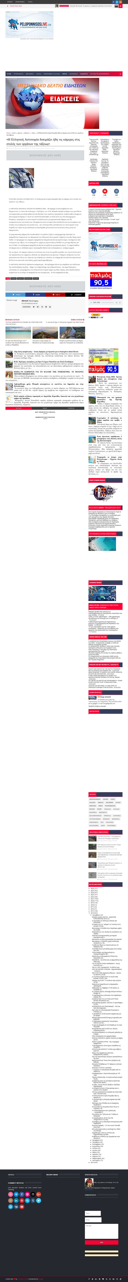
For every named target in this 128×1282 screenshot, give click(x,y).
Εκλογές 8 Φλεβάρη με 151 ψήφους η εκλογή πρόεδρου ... (107, 1065)
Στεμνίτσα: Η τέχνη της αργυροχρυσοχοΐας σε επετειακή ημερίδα (103, 223)
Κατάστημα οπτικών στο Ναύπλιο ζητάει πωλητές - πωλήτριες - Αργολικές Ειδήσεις (94, 165)
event (14, 133)
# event (13, 278)
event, (38, 148)
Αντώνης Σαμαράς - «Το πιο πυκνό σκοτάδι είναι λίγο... (106, 1126)
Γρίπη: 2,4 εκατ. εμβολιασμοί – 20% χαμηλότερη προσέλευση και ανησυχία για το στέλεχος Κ (104, 617)
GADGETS (84, 74)
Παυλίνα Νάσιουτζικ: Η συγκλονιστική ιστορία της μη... (107, 1078)
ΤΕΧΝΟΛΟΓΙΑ (19, 74)
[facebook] (113, 1)
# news (36, 278)
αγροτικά (117, 816)
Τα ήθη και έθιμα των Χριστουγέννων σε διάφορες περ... (105, 946)
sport (99, 809)
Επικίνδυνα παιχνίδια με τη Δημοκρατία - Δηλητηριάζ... (105, 985)
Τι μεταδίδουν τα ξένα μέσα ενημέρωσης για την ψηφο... (106, 1014)
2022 (92, 897)
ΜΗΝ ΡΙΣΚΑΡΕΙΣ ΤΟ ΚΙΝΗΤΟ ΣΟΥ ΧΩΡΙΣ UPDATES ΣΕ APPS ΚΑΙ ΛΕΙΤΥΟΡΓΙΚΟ (105, 673)
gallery (93, 802)
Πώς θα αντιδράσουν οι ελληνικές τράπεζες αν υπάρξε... (107, 1033)
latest (118, 802)
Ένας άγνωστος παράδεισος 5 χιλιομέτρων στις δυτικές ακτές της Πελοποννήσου (109, 438)
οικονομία (94, 822)
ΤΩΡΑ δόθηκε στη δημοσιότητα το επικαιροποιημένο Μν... (103, 953)
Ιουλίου (95, 1148)
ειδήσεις (106, 819)
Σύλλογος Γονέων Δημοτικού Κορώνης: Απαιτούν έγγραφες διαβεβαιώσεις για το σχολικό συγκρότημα (104, 527)
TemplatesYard (22, 1279)
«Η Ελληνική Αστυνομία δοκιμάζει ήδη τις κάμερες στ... (105, 1096)
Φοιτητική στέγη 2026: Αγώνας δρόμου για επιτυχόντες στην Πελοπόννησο (109, 379)
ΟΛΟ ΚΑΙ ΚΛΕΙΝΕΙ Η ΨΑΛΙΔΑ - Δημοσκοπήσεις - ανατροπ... (107, 970)
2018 (92, 905)
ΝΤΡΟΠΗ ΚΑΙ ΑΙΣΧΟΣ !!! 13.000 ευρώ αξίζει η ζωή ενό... (106, 1050)
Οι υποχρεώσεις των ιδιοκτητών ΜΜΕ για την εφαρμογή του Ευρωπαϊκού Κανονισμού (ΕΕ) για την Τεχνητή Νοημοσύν (104, 658)
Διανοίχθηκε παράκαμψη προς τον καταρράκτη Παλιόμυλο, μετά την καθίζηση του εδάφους (103, 519)
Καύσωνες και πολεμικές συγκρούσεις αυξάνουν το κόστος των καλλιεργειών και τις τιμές (105, 213)
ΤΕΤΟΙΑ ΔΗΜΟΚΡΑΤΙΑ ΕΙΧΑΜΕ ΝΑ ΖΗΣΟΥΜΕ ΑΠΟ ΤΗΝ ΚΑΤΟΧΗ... (107, 1093)
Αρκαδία (107, 809)
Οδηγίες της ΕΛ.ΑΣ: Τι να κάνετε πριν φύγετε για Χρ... (106, 981)
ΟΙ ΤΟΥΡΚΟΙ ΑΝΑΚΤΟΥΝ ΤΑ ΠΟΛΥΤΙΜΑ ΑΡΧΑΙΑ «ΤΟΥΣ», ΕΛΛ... (105, 977)
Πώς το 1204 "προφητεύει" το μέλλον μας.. (106, 967)
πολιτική (109, 822)
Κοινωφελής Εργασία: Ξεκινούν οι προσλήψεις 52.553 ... (107, 1003)
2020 (92, 901)
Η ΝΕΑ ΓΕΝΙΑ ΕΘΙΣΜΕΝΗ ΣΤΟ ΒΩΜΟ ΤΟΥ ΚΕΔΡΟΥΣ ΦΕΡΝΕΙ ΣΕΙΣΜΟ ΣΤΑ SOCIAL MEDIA (104, 676)
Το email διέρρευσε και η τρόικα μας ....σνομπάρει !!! (104, 1111)
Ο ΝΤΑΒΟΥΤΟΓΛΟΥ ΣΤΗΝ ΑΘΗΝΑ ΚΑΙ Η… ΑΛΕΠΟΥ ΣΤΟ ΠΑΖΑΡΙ (106, 1089)
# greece (20, 278)
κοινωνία (116, 819)
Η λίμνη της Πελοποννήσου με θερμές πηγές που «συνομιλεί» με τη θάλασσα (71, 342)
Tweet (18, 295)
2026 (92, 889)
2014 (92, 913)
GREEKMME (26, 307)
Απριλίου (95, 1154)
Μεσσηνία (103, 812)
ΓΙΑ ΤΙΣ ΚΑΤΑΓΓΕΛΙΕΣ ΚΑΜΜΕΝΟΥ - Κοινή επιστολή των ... (106, 964)
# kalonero (28, 278)
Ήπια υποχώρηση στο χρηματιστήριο (104, 1036)
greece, (42, 148)
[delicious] (120, 1279)
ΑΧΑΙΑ (30, 2)
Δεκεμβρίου (96, 915)
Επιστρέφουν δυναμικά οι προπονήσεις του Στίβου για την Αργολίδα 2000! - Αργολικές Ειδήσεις (104, 146)
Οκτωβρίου (96, 1142)
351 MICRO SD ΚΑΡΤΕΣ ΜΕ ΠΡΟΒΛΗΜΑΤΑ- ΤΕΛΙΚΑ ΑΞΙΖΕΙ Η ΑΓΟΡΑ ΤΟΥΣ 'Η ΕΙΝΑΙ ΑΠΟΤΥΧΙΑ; (105, 681)
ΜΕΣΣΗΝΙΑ (30, 74)
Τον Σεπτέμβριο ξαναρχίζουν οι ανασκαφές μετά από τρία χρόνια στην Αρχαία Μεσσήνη (104, 516)
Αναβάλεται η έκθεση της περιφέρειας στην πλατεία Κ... (106, 1137)
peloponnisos (38, 6)
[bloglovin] (103, 1279)
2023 (92, 895)
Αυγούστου (96, 1146)
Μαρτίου (95, 1156)
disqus (45, 408)
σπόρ (103, 825)
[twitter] (117, 1)
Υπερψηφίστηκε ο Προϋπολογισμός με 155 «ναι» (106, 1074)
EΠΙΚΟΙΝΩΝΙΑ (20, 2)
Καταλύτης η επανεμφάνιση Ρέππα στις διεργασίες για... (104, 957)
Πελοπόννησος (96, 816)
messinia (93, 806)
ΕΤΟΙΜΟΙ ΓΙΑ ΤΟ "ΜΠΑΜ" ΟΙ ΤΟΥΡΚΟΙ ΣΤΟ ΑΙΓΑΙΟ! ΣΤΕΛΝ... (106, 925)
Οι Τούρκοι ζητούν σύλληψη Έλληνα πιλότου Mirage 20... (107, 992)
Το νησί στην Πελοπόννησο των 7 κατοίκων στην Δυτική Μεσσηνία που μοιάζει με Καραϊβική (17, 343)
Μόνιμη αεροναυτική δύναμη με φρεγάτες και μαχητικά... (107, 1018)
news (33, 133)
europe (105, 799)
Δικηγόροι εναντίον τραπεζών (102, 1068)
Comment (78, 295)
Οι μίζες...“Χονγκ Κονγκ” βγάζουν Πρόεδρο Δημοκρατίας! (106, 1085)
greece (20, 133)
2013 (92, 1162)
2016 (92, 909)
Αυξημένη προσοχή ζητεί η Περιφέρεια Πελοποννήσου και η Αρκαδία (101, 217)
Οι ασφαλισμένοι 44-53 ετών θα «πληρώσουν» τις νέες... (102, 1119)
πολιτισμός (94, 825)
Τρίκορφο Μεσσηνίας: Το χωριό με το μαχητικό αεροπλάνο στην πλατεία (65, 6)
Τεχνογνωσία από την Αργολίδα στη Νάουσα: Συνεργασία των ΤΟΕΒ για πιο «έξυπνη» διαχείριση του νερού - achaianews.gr (93, 146)
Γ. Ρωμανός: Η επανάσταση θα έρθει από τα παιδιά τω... (106, 1070)
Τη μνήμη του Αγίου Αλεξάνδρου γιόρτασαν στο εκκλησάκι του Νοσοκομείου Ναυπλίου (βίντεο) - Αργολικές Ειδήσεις (116, 146)
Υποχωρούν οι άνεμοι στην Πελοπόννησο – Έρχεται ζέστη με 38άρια (109, 459)
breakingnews (95, 799)
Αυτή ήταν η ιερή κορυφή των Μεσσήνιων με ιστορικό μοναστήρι (43, 342)
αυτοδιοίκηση (95, 819)
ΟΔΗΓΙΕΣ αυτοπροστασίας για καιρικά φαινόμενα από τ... (104, 936)
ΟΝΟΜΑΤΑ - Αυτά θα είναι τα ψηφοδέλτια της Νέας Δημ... (107, 960)
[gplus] (96, 1279)
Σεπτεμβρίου (96, 1144)
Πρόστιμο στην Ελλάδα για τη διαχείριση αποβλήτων (105, 1104)
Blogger (40, 1279)
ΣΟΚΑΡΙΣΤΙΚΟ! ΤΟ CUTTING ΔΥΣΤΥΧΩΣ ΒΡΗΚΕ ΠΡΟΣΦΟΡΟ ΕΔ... (105, 1000)
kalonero (27, 133)
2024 (92, 893)
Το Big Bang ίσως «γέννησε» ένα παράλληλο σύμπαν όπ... (106, 996)
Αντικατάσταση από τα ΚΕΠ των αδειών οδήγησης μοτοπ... (105, 1029)
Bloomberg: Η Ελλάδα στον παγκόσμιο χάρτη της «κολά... (107, 929)
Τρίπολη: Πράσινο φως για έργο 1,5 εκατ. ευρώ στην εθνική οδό (103, 220)
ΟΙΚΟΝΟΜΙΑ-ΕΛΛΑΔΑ (52, 74)
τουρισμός (111, 825)
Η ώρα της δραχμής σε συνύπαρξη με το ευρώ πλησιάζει (107, 1026)
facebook (71, 408)
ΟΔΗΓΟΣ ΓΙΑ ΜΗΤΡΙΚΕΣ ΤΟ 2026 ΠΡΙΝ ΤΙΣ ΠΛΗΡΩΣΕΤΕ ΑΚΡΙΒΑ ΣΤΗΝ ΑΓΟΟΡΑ (102, 686)
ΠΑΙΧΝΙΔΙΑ (74, 74)
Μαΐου (94, 1152)
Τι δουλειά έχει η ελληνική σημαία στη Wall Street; (106, 1100)
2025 (92, 891)
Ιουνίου (95, 1150)
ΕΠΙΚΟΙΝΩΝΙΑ (12, 79)
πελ (102, 822)
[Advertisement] (89, 54)
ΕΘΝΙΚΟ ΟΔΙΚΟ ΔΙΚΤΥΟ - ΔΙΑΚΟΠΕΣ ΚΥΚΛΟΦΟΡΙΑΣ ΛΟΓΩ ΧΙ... (104, 918)
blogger (18, 408)
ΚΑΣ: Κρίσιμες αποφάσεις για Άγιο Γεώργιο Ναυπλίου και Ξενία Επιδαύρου (43, 362)
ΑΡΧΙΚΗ (9, 2)
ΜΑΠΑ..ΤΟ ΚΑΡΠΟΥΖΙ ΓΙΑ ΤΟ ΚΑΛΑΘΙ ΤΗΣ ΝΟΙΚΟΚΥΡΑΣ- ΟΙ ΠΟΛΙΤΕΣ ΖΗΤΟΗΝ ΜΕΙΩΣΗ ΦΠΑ (110, 855)
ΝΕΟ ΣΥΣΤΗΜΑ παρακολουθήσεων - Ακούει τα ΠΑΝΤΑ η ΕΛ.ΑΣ (106, 974)
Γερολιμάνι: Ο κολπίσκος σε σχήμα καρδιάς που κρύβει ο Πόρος (109, 420)
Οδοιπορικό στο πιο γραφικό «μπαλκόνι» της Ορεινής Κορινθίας (109, 399)
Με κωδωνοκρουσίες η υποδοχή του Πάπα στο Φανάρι (106, 1130)
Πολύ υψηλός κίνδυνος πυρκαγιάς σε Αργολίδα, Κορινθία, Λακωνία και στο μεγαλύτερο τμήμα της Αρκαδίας (110, 875)
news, (53, 148)
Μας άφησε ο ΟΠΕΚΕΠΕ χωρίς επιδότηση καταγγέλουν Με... (105, 942)
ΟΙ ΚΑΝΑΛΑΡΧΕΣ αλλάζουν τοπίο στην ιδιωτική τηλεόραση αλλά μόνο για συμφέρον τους (103, 647)
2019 (92, 903)
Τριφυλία (107, 816)
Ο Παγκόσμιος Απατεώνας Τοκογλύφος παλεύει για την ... (105, 1022)
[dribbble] (106, 1279)
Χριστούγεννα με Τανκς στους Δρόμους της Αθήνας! (106, 1061)
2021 (92, 899)
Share (38, 295)
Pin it (58, 295)
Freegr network (105, 697)
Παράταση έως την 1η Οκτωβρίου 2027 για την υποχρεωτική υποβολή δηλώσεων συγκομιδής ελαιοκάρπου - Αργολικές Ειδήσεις (105, 167)
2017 (92, 907)
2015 (92, 911)
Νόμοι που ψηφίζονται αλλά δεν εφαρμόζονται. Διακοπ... (102, 1054)
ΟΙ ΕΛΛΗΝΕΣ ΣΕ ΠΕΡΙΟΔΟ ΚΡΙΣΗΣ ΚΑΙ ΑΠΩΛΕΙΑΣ (104, 921)
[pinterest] (99, 1279)
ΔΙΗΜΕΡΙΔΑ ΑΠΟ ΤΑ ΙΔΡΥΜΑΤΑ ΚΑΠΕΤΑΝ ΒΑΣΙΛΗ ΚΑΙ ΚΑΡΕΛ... (106, 1082)
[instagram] (117, 1279)
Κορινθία (93, 812)
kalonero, (48, 148)
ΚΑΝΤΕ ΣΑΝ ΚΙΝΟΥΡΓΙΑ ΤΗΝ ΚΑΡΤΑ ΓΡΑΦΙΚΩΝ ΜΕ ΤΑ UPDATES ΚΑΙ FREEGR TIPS (104, 670)
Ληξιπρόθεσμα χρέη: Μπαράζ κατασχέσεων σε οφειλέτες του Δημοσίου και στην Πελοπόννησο (110, 865)
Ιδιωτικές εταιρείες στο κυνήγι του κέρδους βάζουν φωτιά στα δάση (105, 653)
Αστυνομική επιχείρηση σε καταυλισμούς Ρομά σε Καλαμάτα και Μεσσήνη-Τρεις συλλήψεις (104, 512)
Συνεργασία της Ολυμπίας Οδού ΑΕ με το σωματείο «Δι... (105, 1107)
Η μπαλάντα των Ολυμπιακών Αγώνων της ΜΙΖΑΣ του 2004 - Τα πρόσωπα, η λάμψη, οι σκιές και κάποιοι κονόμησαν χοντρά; (104, 642)
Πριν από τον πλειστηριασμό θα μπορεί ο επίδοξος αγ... (105, 1011)
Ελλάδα (116, 809)
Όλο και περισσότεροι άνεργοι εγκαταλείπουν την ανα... (107, 1057)
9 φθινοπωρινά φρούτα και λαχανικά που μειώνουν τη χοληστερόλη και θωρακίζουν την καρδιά (103, 623)
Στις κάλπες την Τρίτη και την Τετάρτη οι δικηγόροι (105, 1115)
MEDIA (64, 74)
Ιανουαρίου (96, 1160)
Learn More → (89, 1190)
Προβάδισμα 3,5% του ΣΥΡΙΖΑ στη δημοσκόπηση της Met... (103, 1133)
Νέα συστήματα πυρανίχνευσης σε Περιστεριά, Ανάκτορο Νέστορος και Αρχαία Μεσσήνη (103, 523)
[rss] (120, 1)
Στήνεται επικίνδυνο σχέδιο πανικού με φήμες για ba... (107, 1039)
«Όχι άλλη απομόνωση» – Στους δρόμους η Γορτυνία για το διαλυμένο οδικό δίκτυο (46, 352)
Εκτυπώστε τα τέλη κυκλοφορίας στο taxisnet (107, 939)
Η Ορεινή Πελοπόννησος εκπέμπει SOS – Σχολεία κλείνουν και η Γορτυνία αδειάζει (104, 210)
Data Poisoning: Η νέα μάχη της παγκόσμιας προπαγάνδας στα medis (102, 650)
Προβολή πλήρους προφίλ (97, 706)
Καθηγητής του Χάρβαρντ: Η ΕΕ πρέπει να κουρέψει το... (105, 988)
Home (9, 74)
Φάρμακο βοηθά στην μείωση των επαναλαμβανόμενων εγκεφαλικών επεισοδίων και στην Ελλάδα (105, 613)
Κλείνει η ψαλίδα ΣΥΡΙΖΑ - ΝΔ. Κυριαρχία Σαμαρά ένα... (105, 1042)
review (92, 809)
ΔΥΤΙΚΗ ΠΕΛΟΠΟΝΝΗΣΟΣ (99, 74)
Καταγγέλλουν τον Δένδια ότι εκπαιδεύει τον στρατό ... (107, 932)
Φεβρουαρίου (97, 1158)
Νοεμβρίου (96, 1140)
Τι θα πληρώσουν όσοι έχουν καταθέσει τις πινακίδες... (106, 1046)
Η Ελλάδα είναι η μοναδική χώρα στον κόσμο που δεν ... (107, 949)
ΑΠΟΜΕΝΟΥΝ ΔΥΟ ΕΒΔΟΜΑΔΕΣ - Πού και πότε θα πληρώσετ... (106, 1007)
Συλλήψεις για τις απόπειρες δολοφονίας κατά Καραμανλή (107, 1122)
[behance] (113, 1279)
